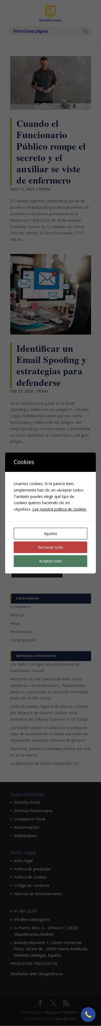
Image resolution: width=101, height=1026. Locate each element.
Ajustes (50, 533)
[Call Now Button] (88, 1014)
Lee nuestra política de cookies (59, 509)
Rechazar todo (50, 547)
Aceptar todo (50, 561)
